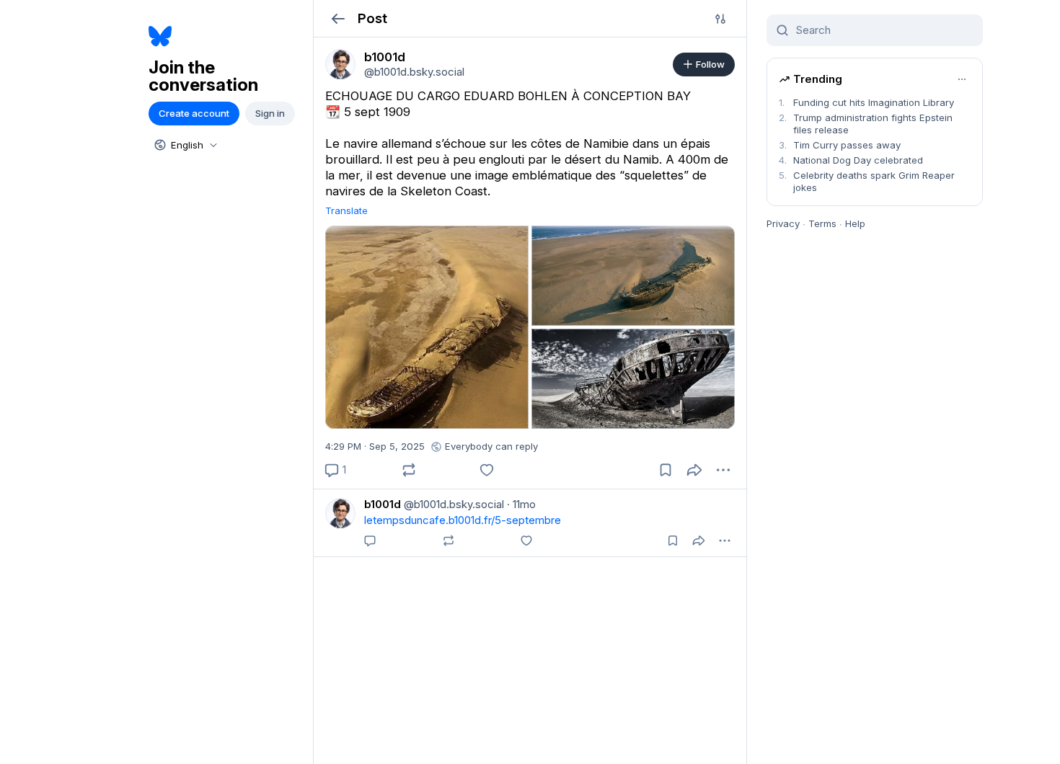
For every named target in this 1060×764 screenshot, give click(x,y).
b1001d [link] (382, 504)
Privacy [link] (783, 223)
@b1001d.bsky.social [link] (452, 504)
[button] (338, 18)
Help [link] (855, 223)
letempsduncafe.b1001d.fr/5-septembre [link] (462, 520)
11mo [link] (521, 504)
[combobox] (185, 145)
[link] (340, 64)
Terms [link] (822, 223)
